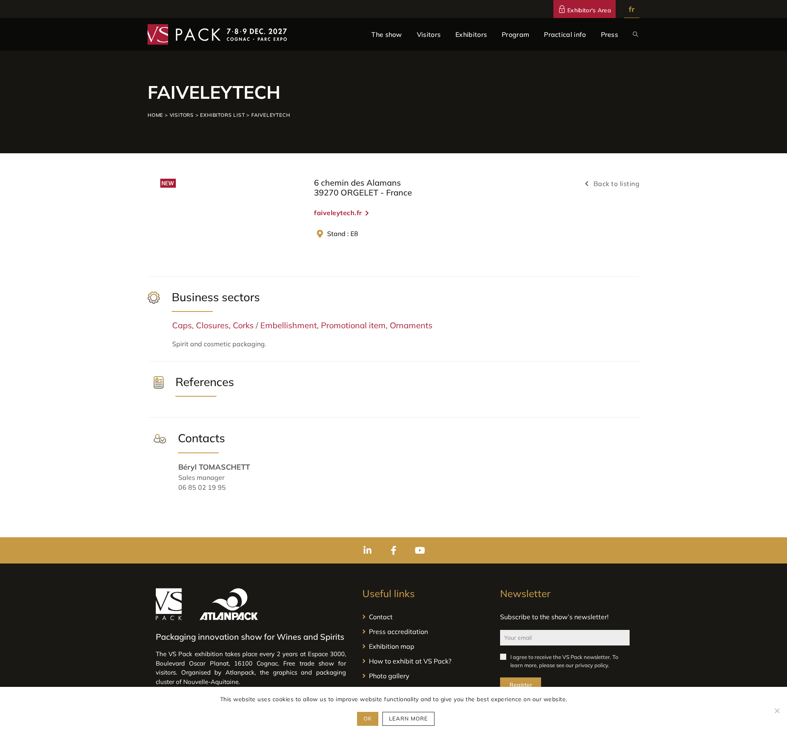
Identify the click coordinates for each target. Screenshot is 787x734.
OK (368, 718)
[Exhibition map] (423, 646)
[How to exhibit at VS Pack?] (423, 661)
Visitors (182, 115)
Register (521, 685)
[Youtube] (420, 550)
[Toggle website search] (636, 34)
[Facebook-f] (393, 550)
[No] (777, 711)
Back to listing (615, 184)
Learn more (408, 718)
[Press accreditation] (423, 631)
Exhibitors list (222, 115)
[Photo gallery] (423, 676)
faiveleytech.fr (338, 213)
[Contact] (423, 617)
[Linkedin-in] (367, 550)
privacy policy (591, 665)
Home (155, 115)
